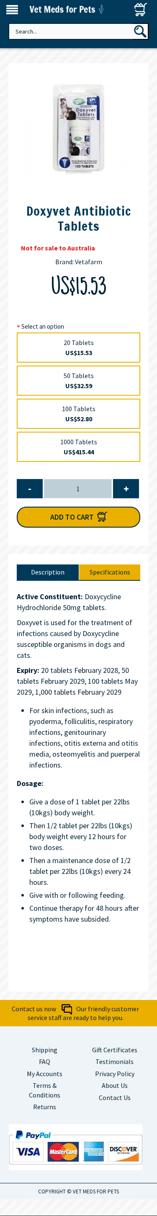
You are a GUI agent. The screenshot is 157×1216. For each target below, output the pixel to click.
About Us (115, 1085)
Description (47, 572)
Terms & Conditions (44, 1090)
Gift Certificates (114, 1050)
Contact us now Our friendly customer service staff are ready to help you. (75, 1013)
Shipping (44, 1050)
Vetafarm (88, 262)
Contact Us (115, 1097)
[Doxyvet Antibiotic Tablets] (78, 129)
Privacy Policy (114, 1073)
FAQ (44, 1061)
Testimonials (114, 1061)
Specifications (110, 572)
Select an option (42, 326)
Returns (44, 1107)
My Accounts (44, 1073)
